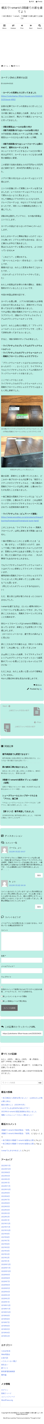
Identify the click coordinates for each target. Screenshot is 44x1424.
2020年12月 (6, 1264)
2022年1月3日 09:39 (17, 885)
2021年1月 (5, 1261)
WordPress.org (7, 1400)
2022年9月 (5, 1193)
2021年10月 (6, 1230)
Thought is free (35, 1418)
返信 (39, 875)
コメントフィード (8, 1397)
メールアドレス (7, 966)
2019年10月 (6, 1312)
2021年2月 (5, 1257)
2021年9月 (5, 1234)
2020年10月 (6, 1271)
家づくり (16, 66)
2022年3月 (5, 1213)
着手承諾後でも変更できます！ (16, 754)
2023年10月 (6, 1169)
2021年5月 (5, 1247)
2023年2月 (5, 1179)
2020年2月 (5, 1298)
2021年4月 (5, 1251)
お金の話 (4, 1358)
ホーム (5, 66)
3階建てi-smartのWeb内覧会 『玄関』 (16, 1130)
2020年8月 (5, 1278)
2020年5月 (5, 1288)
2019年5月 (5, 1329)
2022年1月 (5, 1220)
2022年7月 (5, 1200)
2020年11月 (6, 1268)
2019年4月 (5, 1332)
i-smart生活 (5, 1351)
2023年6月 (5, 1172)
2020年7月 (5, 1281)
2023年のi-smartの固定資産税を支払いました (19, 1111)
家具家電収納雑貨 (8, 1371)
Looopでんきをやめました (11, 1150)
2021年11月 (5, 1227)
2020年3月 (5, 1295)
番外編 (3, 1375)
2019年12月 (6, 1305)
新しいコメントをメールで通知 (15, 996)
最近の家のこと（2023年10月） (13, 1105)
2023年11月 (6, 1165)
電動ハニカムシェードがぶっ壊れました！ (17, 1115)
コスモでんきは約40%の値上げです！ (15, 1108)
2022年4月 (5, 1210)
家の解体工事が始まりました (15, 767)
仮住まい (4, 1365)
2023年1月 (5, 1183)
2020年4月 (5, 1292)
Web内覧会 (5, 1354)
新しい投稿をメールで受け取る (15, 1001)
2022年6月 (5, 1203)
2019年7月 (5, 1322)
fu (41, 689)
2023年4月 (5, 1176)
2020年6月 (5, 1285)
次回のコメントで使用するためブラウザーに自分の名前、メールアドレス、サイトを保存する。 (21, 990)
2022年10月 (6, 1189)
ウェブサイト (6, 977)
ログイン (4, 1390)
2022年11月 (5, 1186)
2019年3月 (5, 1336)
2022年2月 (5, 1217)
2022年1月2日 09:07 (17, 852)
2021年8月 (5, 1237)
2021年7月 (5, 1240)
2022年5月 (5, 1206)
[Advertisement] (22, 46)
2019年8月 (5, 1319)
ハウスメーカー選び (9, 1361)
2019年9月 (5, 1315)
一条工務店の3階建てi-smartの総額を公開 (17, 1140)
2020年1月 (5, 1302)
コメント (4, 930)
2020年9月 (5, 1275)
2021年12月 (5, 1223)
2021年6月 (5, 1244)
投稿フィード (6, 1393)
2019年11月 (5, 1309)
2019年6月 (5, 1326)
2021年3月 (5, 1254)
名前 (3, 956)
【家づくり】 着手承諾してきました (18, 811)
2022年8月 (5, 1196)
